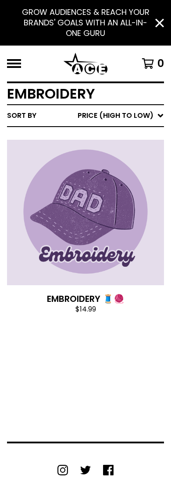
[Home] (85, 63)
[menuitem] (85, 115)
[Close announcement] (159, 23)
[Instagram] (62, 470)
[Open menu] (14, 63)
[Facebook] (108, 470)
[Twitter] (85, 470)
